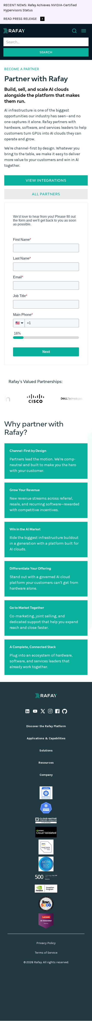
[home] (14, 31)
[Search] (74, 30)
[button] (84, 31)
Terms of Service (46, 952)
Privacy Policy (46, 943)
